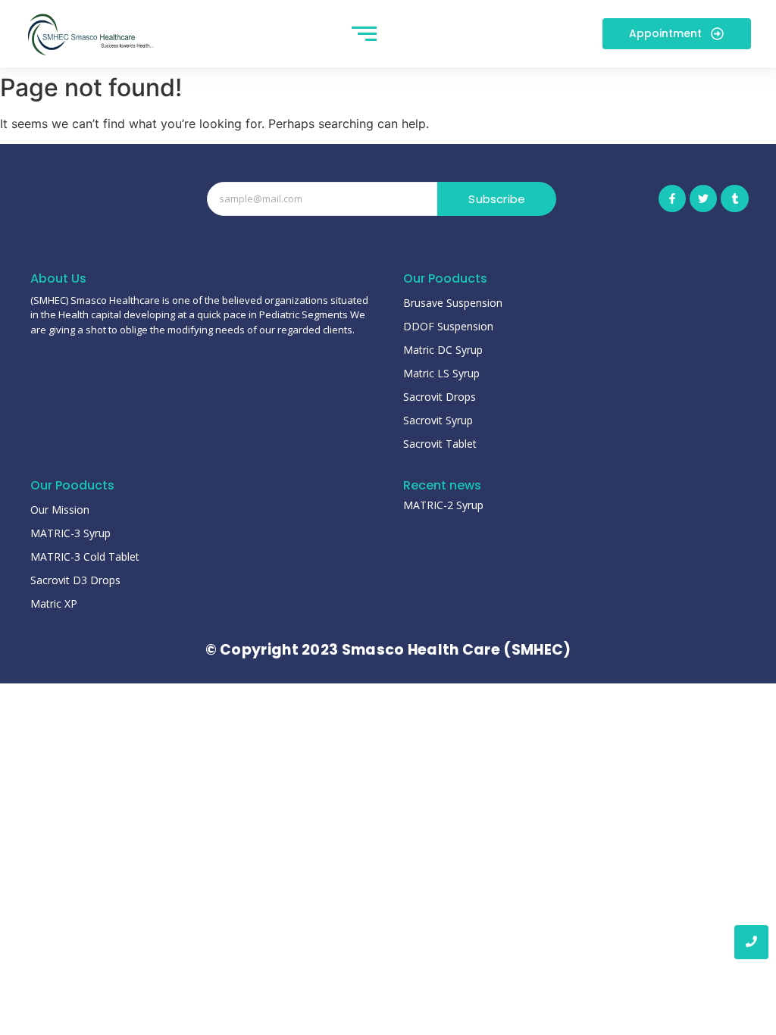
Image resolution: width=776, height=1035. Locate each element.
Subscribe (496, 199)
